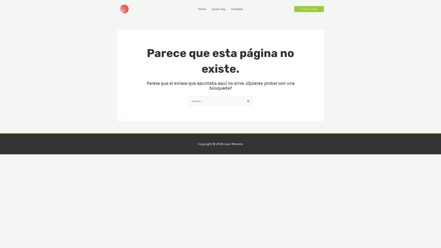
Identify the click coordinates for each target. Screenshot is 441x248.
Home (202, 9)
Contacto (237, 9)
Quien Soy (218, 9)
